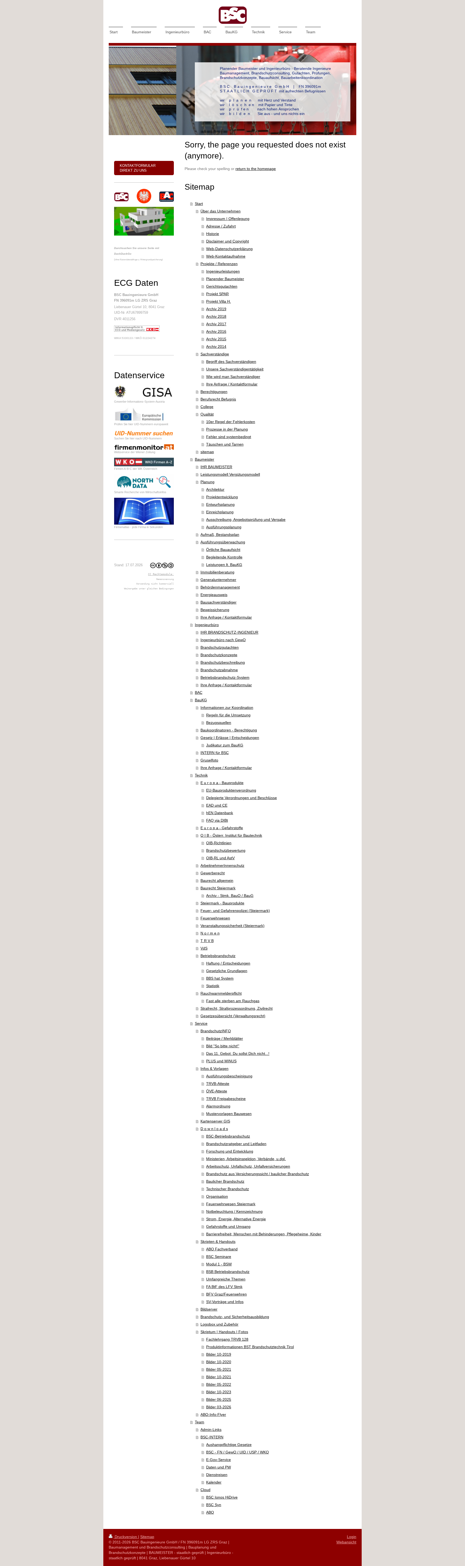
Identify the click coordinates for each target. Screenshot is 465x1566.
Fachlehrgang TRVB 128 (227, 1339)
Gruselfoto (209, 760)
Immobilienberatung (217, 572)
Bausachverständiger (218, 602)
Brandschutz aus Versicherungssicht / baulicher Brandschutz (257, 1174)
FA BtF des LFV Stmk (224, 1286)
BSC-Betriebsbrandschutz (228, 1136)
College (206, 407)
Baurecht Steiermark (217, 888)
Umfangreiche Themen (225, 1279)
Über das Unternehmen (220, 211)
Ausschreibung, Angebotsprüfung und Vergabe (246, 519)
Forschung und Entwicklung (229, 1151)
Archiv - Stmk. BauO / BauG (229, 895)
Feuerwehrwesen (215, 918)
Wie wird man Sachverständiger (233, 376)
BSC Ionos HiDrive (222, 1497)
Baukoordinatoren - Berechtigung (228, 730)
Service (201, 1023)
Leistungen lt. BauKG (224, 564)
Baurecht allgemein (216, 880)
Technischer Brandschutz (227, 1189)
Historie (212, 234)
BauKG (201, 700)
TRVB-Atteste (217, 1083)
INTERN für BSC (214, 752)
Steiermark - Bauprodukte (222, 903)
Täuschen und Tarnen (225, 444)
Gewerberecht (212, 873)
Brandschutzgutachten (219, 647)
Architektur (215, 489)
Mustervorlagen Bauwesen (229, 1114)
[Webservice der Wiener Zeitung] (144, 447)
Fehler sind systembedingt (228, 437)
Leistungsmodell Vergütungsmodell (230, 474)
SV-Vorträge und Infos (225, 1302)
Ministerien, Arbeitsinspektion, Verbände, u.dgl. (246, 1159)
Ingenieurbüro (207, 625)
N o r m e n (210, 933)
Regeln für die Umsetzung (228, 715)
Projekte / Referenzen (219, 264)
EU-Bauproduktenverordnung (231, 790)
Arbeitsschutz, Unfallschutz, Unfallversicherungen (248, 1166)
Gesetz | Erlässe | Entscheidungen (229, 737)
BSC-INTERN (211, 1437)
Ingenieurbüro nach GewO (223, 640)
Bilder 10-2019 (218, 1354)
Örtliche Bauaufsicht (223, 549)
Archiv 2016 (216, 331)
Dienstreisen (216, 1475)
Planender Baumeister (225, 279)
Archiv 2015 (216, 339)
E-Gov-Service (218, 1459)
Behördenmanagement (220, 587)
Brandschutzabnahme (219, 670)
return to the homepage (255, 169)
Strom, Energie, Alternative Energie (236, 1219)
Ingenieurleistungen (223, 271)
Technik (201, 775)
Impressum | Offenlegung (227, 219)
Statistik (212, 986)
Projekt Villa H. (218, 301)
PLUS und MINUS (221, 1061)
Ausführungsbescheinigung (229, 1076)
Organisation (217, 1196)
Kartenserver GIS (215, 1121)
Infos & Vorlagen (214, 1068)
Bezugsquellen (218, 722)
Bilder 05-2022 (218, 1384)
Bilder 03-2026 (218, 1407)
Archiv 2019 (216, 309)
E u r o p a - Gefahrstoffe (221, 828)
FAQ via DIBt (217, 820)
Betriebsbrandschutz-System (224, 677)
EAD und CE (216, 805)
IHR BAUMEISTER (216, 467)
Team (199, 1422)
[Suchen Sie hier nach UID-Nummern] (144, 433)
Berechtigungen (213, 391)
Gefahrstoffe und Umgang (228, 1226)
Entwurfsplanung (220, 504)
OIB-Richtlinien (218, 843)
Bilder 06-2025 (218, 1399)
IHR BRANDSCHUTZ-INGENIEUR (229, 632)
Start (199, 203)
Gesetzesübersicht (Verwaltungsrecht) (232, 1016)
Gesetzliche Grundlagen (226, 971)
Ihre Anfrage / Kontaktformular (232, 384)
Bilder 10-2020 (218, 1362)
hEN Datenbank (219, 813)
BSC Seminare (218, 1256)
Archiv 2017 (216, 324)
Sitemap (147, 1537)
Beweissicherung (214, 610)
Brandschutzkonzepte (218, 655)
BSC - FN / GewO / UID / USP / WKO (237, 1452)
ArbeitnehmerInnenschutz (222, 865)
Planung (207, 482)
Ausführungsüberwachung (222, 542)
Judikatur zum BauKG (224, 745)
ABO (210, 1512)
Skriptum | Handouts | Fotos (224, 1332)
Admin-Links (210, 1429)
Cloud (205, 1490)
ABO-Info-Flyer (213, 1414)
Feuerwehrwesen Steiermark (230, 1204)
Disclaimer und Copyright (227, 241)
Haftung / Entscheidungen (228, 963)
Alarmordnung (218, 1106)
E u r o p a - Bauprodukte (222, 783)
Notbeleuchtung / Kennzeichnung (234, 1211)
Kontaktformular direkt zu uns (138, 168)
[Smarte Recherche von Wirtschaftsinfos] (144, 482)
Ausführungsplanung (223, 527)
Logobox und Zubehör (219, 1324)
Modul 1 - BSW (219, 1264)
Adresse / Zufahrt (221, 226)
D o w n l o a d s (214, 1129)
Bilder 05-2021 (218, 1369)
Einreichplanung (220, 512)
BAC (198, 692)
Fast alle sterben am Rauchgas (232, 1001)
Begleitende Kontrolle (224, 557)
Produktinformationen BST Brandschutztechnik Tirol (250, 1347)
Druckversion (126, 1537)
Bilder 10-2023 (218, 1392)
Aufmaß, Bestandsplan (219, 534)
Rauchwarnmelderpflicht (221, 993)
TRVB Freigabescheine (226, 1098)
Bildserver (208, 1309)
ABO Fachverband (222, 1249)
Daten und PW (218, 1467)
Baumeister (204, 459)
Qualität (207, 414)
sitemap (207, 452)
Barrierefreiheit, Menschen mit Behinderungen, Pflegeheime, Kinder (263, 1234)
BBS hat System (220, 978)
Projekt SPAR (217, 294)
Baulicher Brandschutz (225, 1181)
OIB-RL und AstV (220, 858)
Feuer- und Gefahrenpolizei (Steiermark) (235, 910)
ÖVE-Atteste (216, 1091)
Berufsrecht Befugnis (218, 399)
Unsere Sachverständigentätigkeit (234, 369)
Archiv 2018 (216, 316)
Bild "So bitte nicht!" (222, 1046)
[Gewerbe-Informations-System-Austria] (144, 392)
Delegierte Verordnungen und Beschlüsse (241, 798)
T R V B (207, 941)
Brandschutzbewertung (225, 850)
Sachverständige (214, 354)
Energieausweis (213, 595)
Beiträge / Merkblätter (224, 1038)
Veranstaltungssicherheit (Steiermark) (232, 925)
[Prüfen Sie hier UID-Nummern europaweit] (144, 414)
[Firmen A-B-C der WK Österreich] (144, 462)
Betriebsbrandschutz (217, 956)
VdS (203, 948)
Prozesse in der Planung (227, 429)
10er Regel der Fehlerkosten (230, 422)
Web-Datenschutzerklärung (229, 249)
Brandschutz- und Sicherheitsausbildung (234, 1317)
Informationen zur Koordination (226, 707)
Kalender (213, 1482)
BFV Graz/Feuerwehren (226, 1294)
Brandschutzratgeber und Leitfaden (236, 1144)
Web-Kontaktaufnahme (225, 256)
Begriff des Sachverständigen (231, 361)
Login (351, 1537)
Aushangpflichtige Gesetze (229, 1444)
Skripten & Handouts (217, 1241)
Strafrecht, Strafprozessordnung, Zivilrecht (236, 1008)
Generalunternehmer (218, 580)
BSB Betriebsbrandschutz (227, 1271)
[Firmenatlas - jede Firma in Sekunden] (144, 511)
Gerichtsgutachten (221, 286)
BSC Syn (213, 1505)
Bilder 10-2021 (218, 1377)
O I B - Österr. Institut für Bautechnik (231, 835)
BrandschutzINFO (215, 1031)
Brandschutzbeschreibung (222, 662)
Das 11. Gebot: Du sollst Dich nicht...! (237, 1053)
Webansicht (346, 1542)
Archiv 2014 (216, 346)
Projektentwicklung (222, 497)
